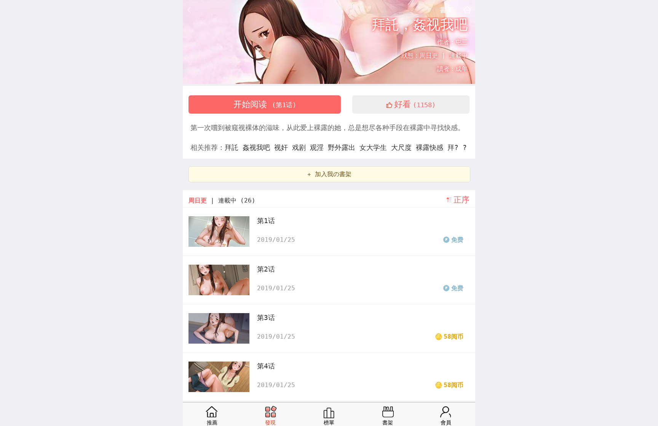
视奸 (283, 147)
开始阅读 (264, 104)
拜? (455, 147)
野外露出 (343, 147)
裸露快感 (431, 147)
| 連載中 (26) (222, 200)
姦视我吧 (258, 147)
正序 (462, 200)
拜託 (234, 147)
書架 (447, 9)
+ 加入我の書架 (329, 174)
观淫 (319, 147)
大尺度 (403, 147)
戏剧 (301, 147)
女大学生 (375, 147)
